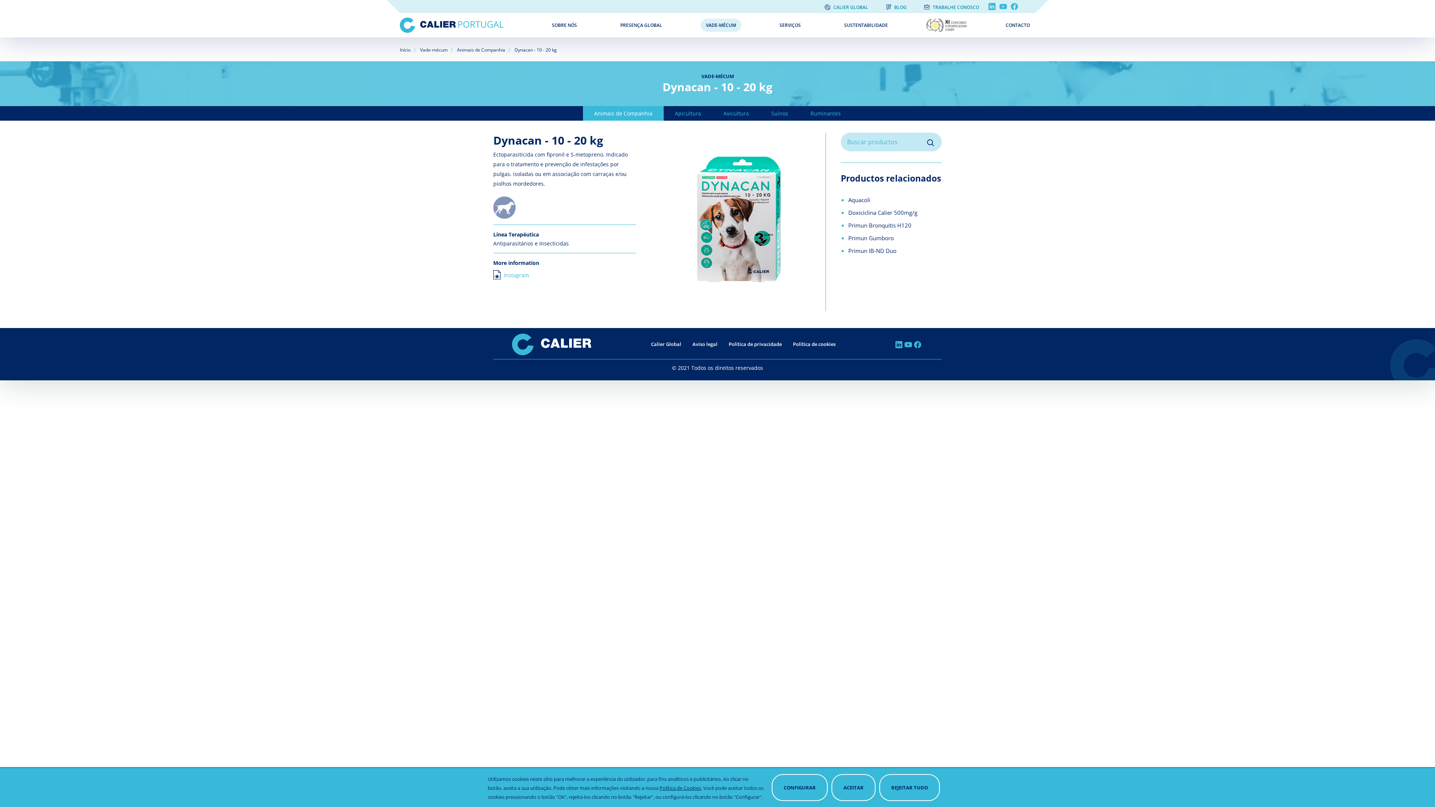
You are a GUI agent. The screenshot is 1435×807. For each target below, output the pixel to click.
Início (405, 50)
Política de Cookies (680, 788)
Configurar (800, 787)
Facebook (1014, 6)
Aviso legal (705, 344)
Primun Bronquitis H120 (879, 225)
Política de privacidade (755, 344)
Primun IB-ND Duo (872, 250)
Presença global (641, 25)
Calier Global (850, 7)
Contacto (1018, 25)
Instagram (516, 275)
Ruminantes (826, 113)
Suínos (779, 113)
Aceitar (853, 787)
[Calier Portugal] (470, 25)
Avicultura (736, 113)
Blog (900, 7)
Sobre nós (564, 25)
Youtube (1003, 6)
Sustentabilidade (866, 25)
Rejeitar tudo (909, 787)
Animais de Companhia (481, 50)
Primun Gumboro (871, 238)
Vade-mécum (721, 25)
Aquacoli (859, 200)
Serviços (790, 25)
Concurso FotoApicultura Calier (954, 25)
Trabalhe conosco (956, 7)
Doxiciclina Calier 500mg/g (882, 212)
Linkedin (992, 6)
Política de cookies (814, 344)
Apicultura (688, 113)
